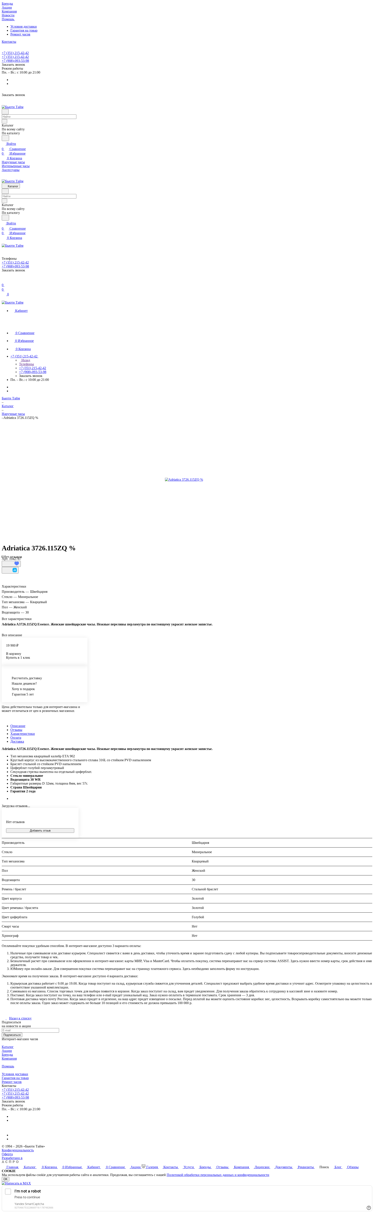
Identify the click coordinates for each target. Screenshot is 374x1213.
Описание (17, 726)
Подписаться (12, 1035)
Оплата (15, 737)
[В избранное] (11, 564)
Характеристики (22, 733)
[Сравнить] (10, 570)
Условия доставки (23, 26)
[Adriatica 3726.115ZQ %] (183, 480)
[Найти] (5, 138)
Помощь (8, 1066)
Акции (7, 1051)
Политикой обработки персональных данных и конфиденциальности (218, 1175)
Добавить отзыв (40, 830)
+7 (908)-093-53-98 (15, 60)
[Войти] (4, 280)
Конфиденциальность (18, 1150)
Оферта (7, 1154)
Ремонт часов (20, 34)
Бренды (7, 1054)
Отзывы (16, 730)
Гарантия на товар (23, 30)
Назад (25, 360)
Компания (9, 1058)
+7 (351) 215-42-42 (15, 53)
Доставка (17, 741)
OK (5, 1179)
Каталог (8, 1047)
